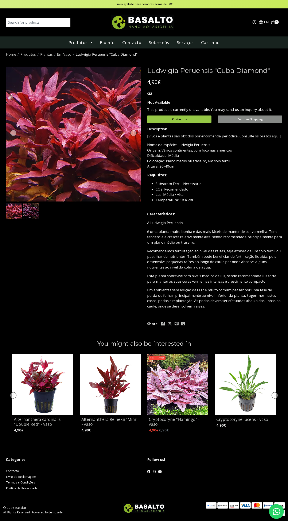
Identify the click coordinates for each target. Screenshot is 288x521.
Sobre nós (159, 42)
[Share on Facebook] (163, 323)
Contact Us (179, 119)
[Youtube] (160, 472)
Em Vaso (64, 54)
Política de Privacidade (22, 488)
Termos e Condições (20, 482)
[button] (264, 22)
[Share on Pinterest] (177, 323)
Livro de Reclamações (21, 476)
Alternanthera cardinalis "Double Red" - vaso (37, 421)
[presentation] (13, 133)
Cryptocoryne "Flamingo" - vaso (174, 421)
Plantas (46, 54)
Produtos (78, 42)
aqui (276, 136)
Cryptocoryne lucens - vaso (242, 419)
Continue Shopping (250, 119)
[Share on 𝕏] (170, 323)
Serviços (185, 42)
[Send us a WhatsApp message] (276, 511)
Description (157, 128)
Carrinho (210, 42)
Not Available (158, 102)
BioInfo (107, 42)
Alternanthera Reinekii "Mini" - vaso (109, 421)
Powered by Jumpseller (47, 512)
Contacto (131, 42)
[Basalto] (144, 22)
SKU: (150, 93)
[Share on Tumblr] (183, 323)
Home (11, 54)
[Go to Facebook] (148, 472)
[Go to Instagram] (154, 472)
